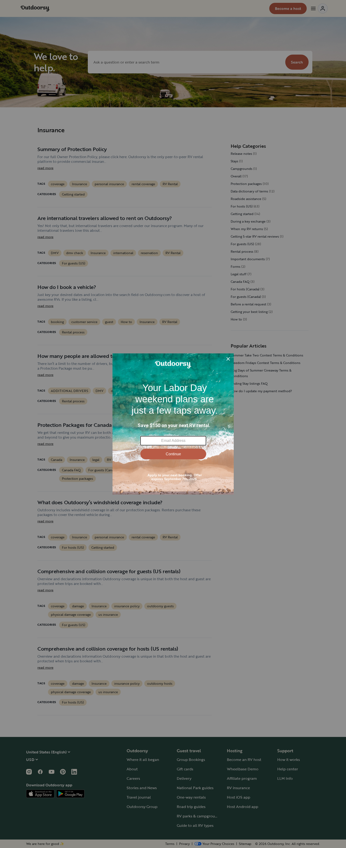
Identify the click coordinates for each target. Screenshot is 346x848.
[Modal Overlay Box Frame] (173, 424)
